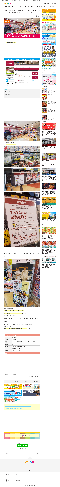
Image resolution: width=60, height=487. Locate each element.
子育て (46, 6)
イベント (33, 6)
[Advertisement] (22, 50)
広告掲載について (18, 479)
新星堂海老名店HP (9, 85)
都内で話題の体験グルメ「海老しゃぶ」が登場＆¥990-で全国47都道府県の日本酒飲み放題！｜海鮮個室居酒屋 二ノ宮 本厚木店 (52, 103)
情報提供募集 (53, 6)
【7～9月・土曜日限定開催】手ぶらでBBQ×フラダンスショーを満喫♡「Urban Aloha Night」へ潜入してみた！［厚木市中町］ (52, 110)
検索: (43, 72)
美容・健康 (40, 6)
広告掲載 (54, 3)
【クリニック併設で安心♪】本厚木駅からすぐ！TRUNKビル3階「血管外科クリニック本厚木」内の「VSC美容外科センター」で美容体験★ (52, 117)
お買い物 (27, 6)
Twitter (30, 469)
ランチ (14, 6)
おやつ (20, 6)
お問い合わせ (18, 480)
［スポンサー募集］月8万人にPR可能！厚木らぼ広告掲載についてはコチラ (18, 406)
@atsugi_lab (27, 435)
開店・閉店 (8, 6)
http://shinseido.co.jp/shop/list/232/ (19, 346)
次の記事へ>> (37, 453)
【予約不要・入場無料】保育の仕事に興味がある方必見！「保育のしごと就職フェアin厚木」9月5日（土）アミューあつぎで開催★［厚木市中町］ (52, 90)
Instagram (29, 470)
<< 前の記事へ (7, 453)
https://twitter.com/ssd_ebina (18, 348)
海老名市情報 (38, 16)
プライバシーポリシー (38, 474)
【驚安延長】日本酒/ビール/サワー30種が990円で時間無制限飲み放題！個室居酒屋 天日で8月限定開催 (52, 96)
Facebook (29, 468)
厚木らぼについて (47, 3)
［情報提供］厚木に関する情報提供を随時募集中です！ (14, 408)
